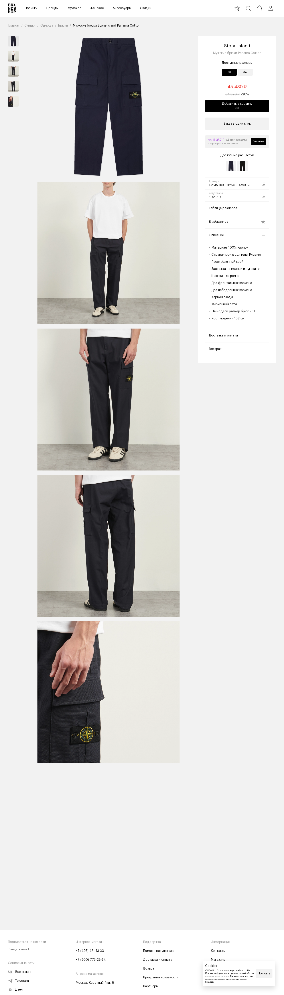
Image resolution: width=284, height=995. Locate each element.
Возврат (149, 968)
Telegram (22, 980)
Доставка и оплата (157, 959)
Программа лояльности (161, 977)
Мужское (74, 8)
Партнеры (150, 986)
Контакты (218, 950)
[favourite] (237, 8)
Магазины (218, 959)
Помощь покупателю (158, 950)
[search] (248, 8)
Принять (264, 973)
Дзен (19, 989)
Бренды (52, 8)
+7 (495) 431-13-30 (90, 950)
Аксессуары (122, 8)
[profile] (270, 8)
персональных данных (217, 976)
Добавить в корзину (237, 106)
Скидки (145, 8)
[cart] (259, 8)
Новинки (30, 8)
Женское (97, 8)
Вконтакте (23, 972)
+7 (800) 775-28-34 (91, 959)
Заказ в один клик (237, 123)
